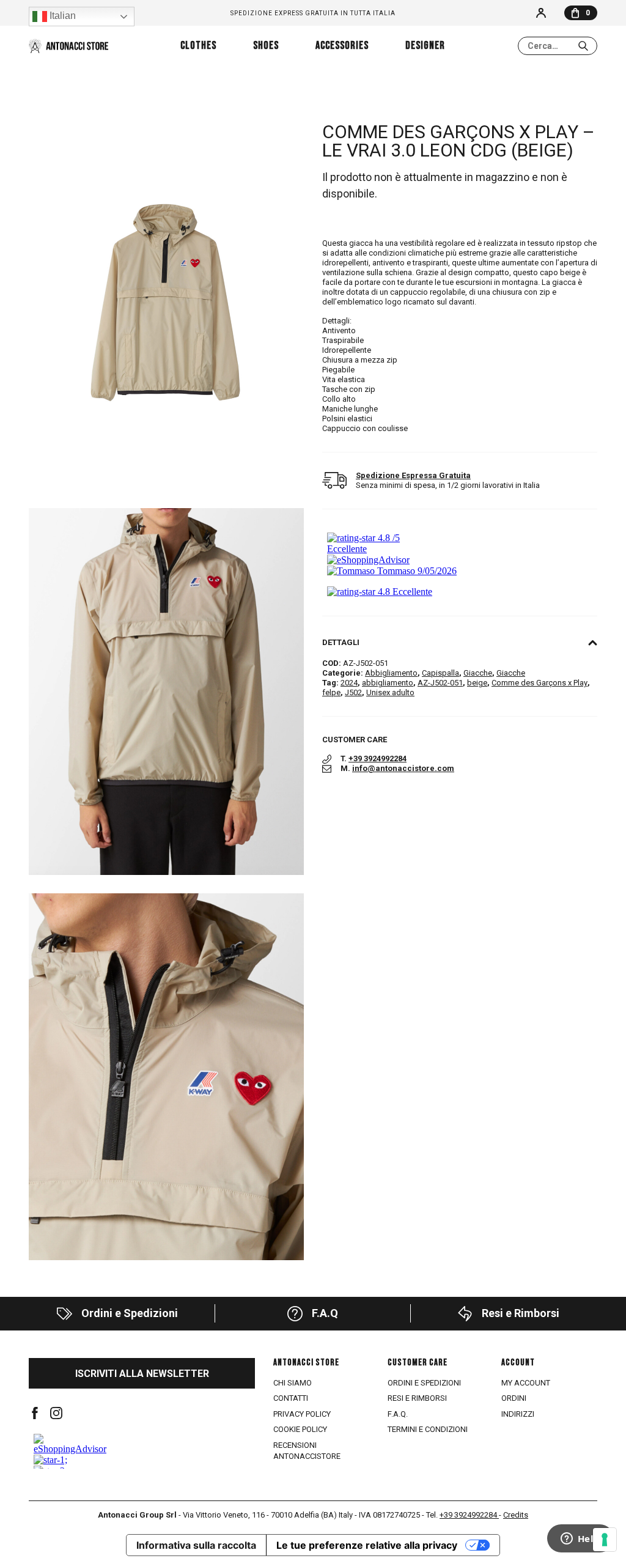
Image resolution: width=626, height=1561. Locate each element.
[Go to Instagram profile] (56, 1413)
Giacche (477, 672)
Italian (61, 15)
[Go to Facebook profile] (35, 1413)
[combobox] (557, 46)
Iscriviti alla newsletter (142, 1373)
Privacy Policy (302, 1414)
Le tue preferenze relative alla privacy (366, 1545)
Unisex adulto (390, 692)
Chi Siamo (292, 1382)
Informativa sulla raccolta (196, 1545)
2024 (349, 682)
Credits (515, 1514)
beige (477, 682)
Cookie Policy (300, 1429)
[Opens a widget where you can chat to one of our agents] (580, 1539)
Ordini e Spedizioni (424, 1382)
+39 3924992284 (377, 758)
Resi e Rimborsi (417, 1398)
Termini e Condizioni (428, 1429)
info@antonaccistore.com (403, 768)
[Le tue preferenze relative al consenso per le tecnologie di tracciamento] (604, 1539)
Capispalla (440, 672)
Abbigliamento (391, 672)
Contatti (290, 1398)
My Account (525, 1382)
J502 (353, 692)
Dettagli (340, 642)
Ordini (513, 1398)
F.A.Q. (398, 1414)
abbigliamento (387, 682)
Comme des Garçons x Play (539, 682)
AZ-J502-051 (440, 682)
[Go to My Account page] (541, 13)
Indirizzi (517, 1414)
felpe (331, 692)
